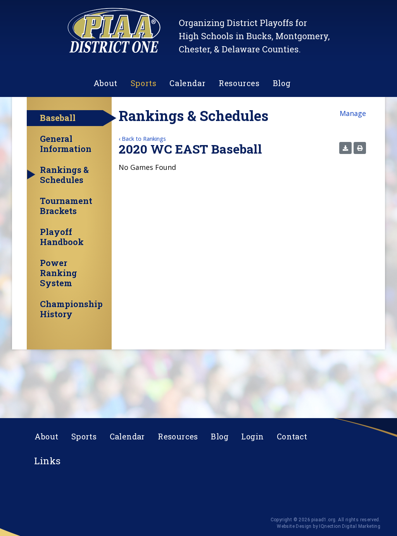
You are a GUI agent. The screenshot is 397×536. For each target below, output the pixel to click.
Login (252, 436)
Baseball (58, 117)
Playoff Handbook (62, 237)
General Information (65, 144)
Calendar (187, 83)
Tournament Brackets (66, 206)
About (105, 83)
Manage (353, 113)
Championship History (71, 309)
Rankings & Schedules (64, 175)
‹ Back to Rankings (142, 138)
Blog (281, 83)
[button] (345, 148)
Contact (292, 436)
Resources (239, 83)
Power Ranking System (58, 273)
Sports (144, 83)
